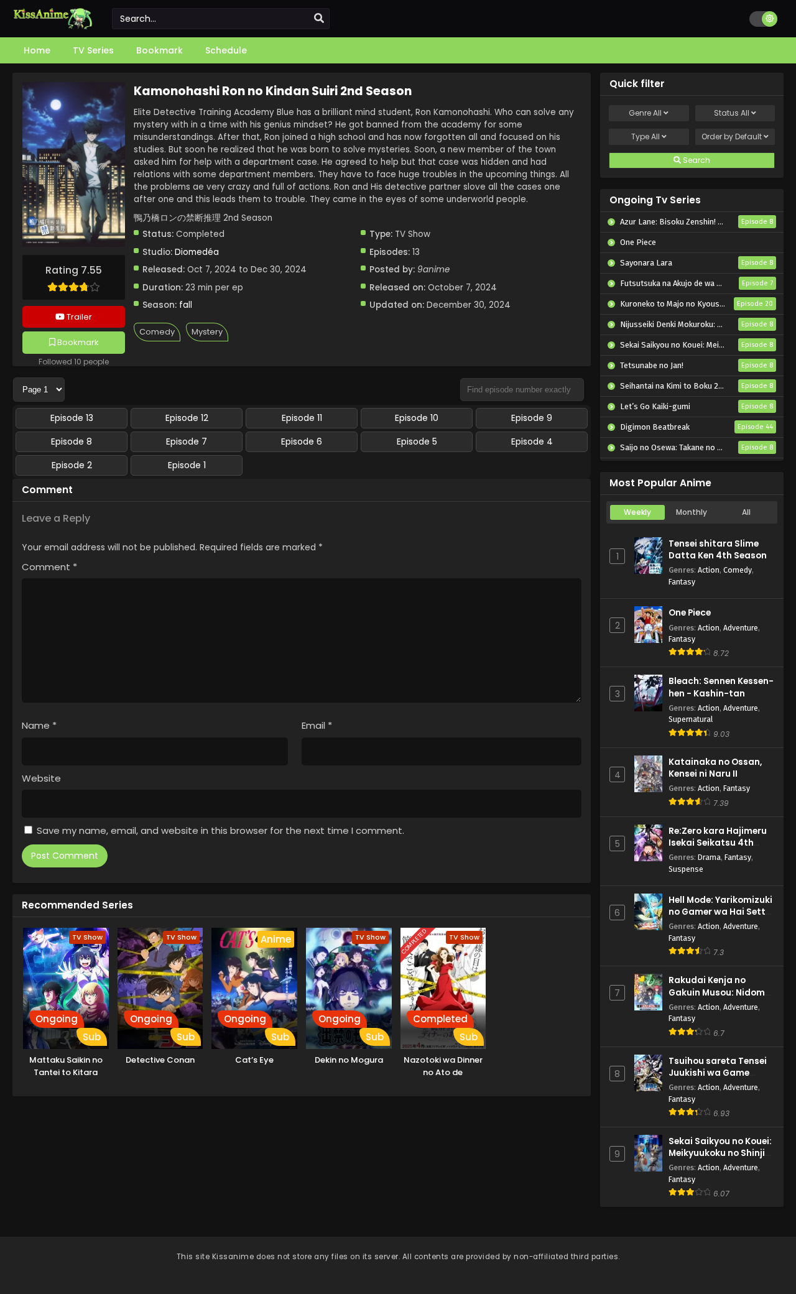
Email (317, 725)
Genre (645, 113)
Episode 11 (302, 418)
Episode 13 (71, 418)
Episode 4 (532, 441)
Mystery (207, 332)
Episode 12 (186, 418)
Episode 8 (71, 441)
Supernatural (691, 719)
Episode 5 (417, 441)
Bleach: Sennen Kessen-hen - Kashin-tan (721, 687)
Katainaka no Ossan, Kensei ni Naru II (715, 768)
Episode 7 (186, 441)
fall (185, 305)
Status (731, 113)
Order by (731, 136)
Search (695, 160)
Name (39, 725)
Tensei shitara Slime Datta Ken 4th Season (718, 550)
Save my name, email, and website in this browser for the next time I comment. (220, 830)
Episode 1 (187, 465)
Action (709, 570)
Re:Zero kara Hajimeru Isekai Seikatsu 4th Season (718, 843)
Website (41, 778)
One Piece (690, 613)
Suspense (686, 869)
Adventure (740, 627)
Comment (49, 566)
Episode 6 (301, 441)
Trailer (78, 317)
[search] (319, 18)
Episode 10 (416, 418)
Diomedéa (197, 252)
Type (645, 136)
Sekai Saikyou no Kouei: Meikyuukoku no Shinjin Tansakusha (720, 1153)
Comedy (157, 332)
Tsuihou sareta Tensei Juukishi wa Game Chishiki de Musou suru (719, 1073)
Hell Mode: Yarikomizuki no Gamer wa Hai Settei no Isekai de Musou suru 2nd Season (721, 918)
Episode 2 (72, 465)
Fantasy (682, 581)
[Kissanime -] (52, 26)
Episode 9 (531, 418)
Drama (709, 857)
